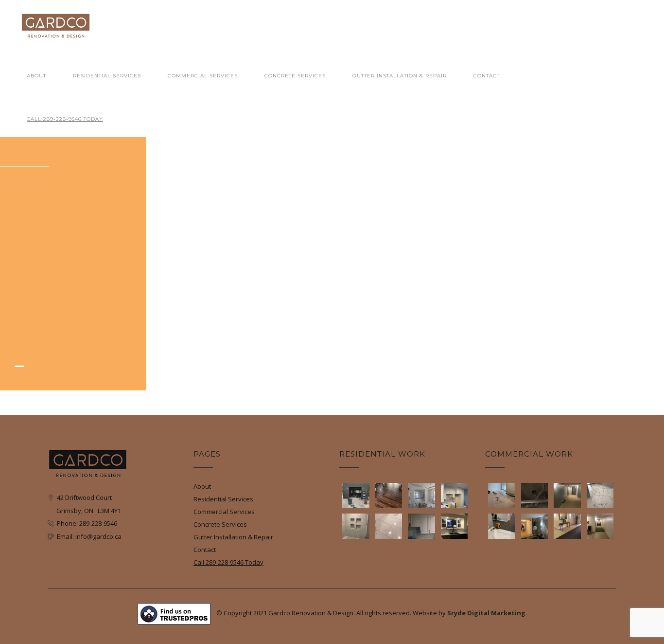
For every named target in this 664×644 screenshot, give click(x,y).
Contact (486, 76)
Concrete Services (295, 76)
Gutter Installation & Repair (399, 76)
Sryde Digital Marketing (486, 612)
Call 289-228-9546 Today (65, 119)
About (36, 76)
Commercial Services (203, 76)
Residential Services (107, 76)
